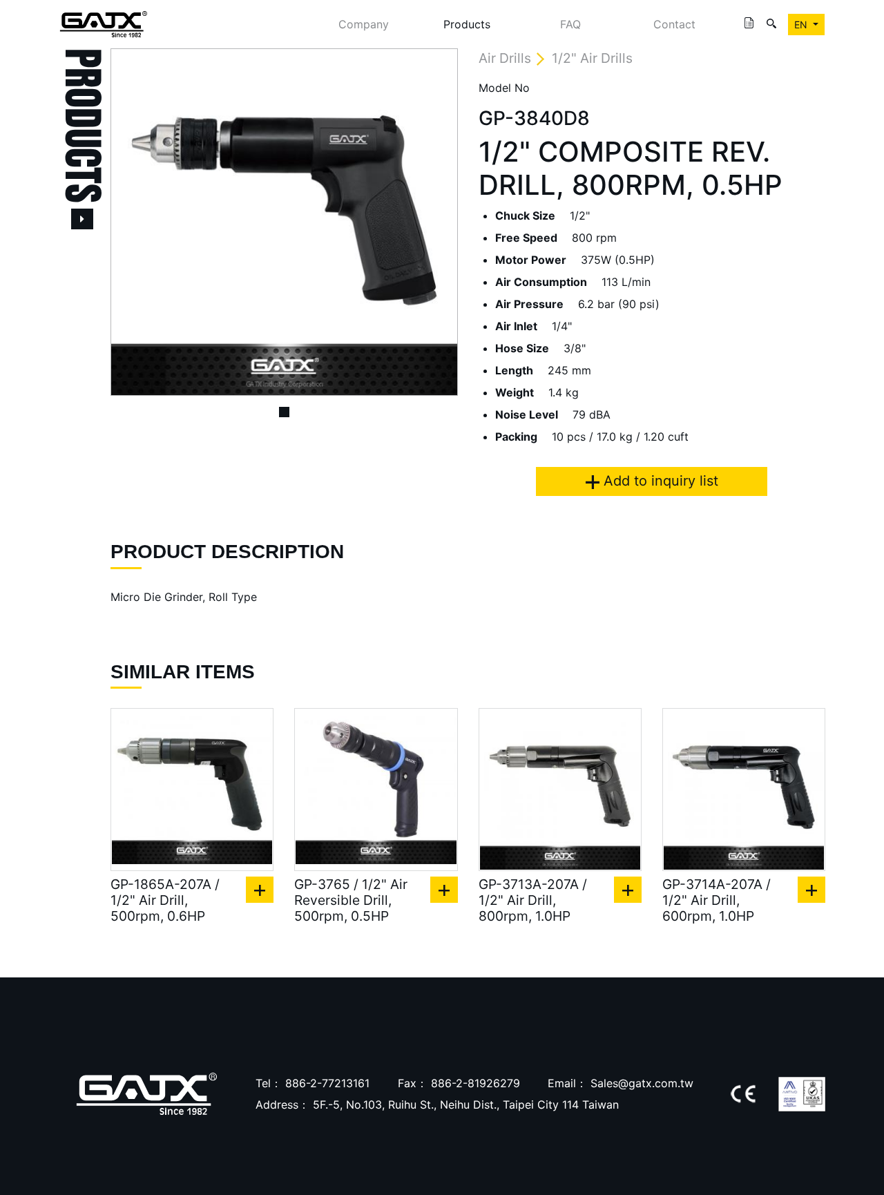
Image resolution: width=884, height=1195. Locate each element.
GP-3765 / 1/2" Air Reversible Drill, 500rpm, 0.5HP (350, 900)
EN (802, 24)
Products (466, 24)
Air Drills (505, 58)
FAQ (570, 24)
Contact (674, 24)
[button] (136, 222)
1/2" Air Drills (592, 58)
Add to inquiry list (658, 480)
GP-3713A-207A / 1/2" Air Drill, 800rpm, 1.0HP (533, 900)
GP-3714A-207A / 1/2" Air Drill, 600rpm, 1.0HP (716, 900)
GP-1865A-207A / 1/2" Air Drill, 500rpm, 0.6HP (165, 900)
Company (363, 24)
